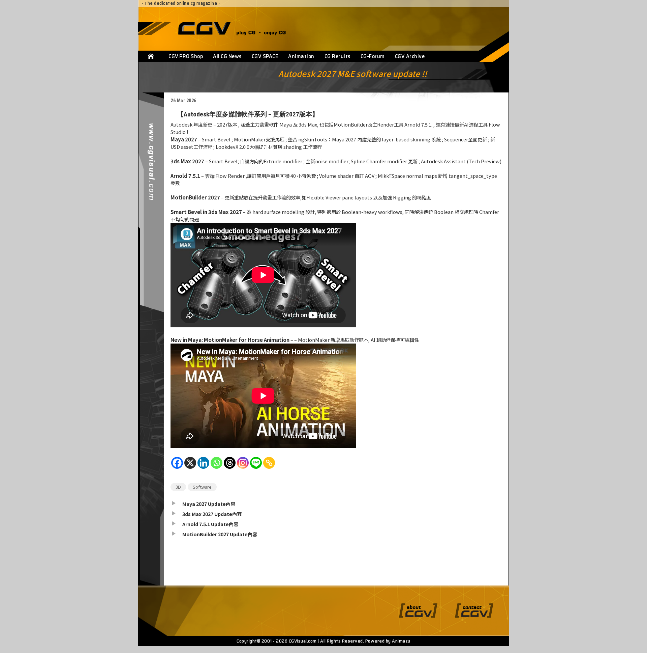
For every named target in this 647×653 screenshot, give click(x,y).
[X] (190, 466)
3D (178, 487)
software (202, 487)
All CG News (227, 56)
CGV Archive (410, 56)
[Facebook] (177, 466)
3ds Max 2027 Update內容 (212, 513)
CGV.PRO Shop (185, 56)
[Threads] (230, 466)
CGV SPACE (265, 56)
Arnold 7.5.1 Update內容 (210, 523)
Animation (301, 56)
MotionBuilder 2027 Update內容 (219, 534)
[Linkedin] (203, 466)
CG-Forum (373, 56)
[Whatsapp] (216, 466)
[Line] (256, 466)
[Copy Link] (269, 466)
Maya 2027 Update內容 (208, 503)
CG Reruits (337, 56)
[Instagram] (243, 466)
